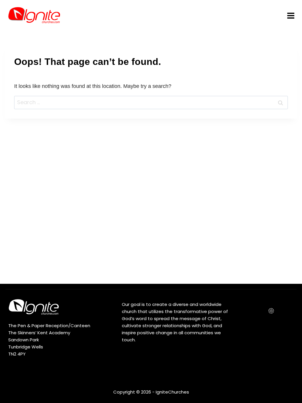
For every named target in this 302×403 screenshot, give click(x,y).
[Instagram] (258, 311)
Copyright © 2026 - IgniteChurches (151, 392)
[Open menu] (290, 15)
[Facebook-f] (246, 311)
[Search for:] (151, 102)
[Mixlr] (271, 311)
